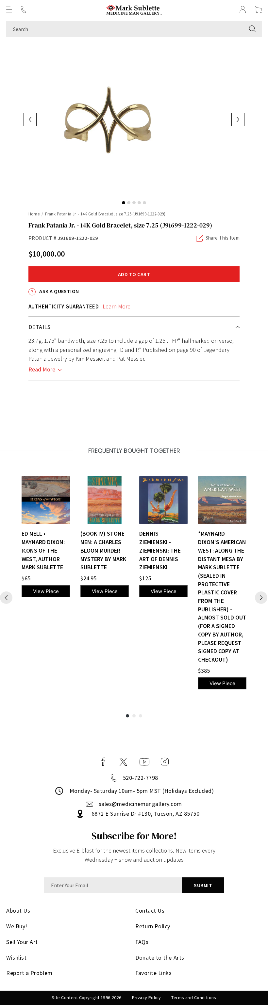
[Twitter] (123, 762)
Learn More (116, 306)
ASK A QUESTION (58, 291)
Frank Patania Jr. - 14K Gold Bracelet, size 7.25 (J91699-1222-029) (105, 214)
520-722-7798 (140, 777)
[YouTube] (144, 762)
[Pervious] (6, 597)
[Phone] (23, 9)
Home (34, 214)
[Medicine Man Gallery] (134, 10)
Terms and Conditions (193, 997)
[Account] (242, 9)
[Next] (261, 597)
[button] (9, 9)
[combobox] (124, 29)
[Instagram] (165, 762)
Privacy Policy (146, 997)
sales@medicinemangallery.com (140, 804)
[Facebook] (103, 762)
